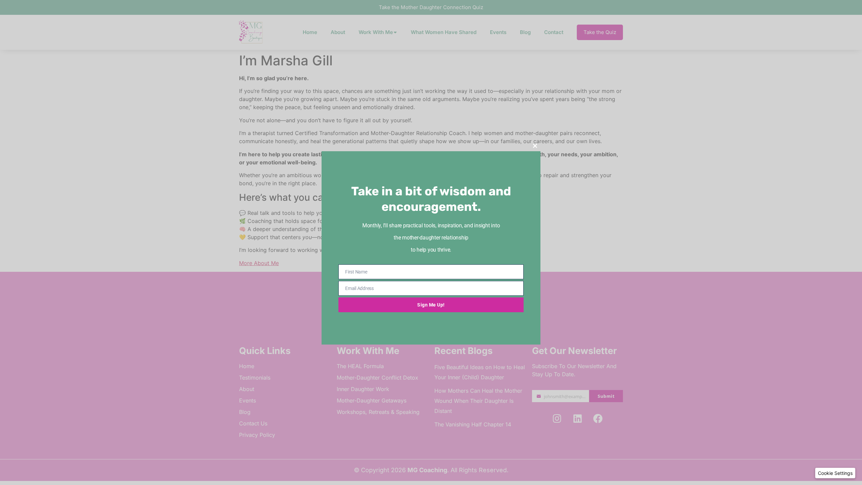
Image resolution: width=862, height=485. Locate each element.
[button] (835, 473)
